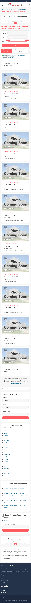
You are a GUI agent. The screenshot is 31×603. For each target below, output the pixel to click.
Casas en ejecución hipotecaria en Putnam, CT (15, 493)
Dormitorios (4, 33)
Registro (3, 582)
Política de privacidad (8, 598)
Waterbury (6, 471)
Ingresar (3, 578)
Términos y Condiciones (22, 598)
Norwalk (6, 459)
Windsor (6, 475)
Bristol (5, 433)
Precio (3, 41)
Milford (5, 452)
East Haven (6, 440)
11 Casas (6, 50)
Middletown (7, 450)
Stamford (6, 464)
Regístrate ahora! (15, 383)
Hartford (6, 445)
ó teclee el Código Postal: (8, 524)
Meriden (6, 447)
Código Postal (6, 411)
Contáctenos (4, 580)
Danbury (6, 435)
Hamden (6, 442)
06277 (5, 520)
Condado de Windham (20, 9)
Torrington (6, 468)
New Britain (7, 454)
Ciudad (4, 404)
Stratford (6, 466)
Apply (15, 45)
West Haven (7, 473)
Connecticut (9, 9)
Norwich (6, 461)
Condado (4, 397)
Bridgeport (6, 431)
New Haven (7, 457)
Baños (3, 37)
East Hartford (7, 438)
